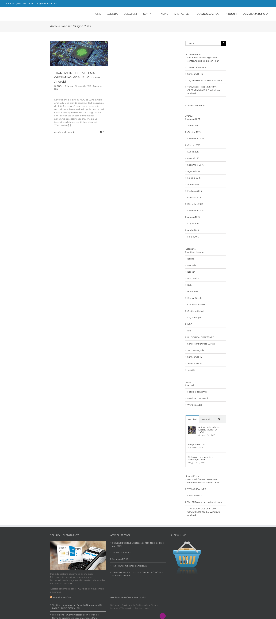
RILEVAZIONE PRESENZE (200, 337)
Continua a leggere (63, 132)
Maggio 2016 (193, 178)
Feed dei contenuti (197, 391)
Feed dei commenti (197, 398)
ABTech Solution (65, 86)
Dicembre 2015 (195, 204)
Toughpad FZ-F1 (196, 444)
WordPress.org (194, 405)
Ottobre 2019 (194, 132)
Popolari (192, 419)
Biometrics (193, 278)
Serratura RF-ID (195, 74)
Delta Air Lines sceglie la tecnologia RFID (200, 458)
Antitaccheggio (195, 252)
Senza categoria (195, 350)
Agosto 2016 (193, 171)
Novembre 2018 (195, 138)
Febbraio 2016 (194, 191)
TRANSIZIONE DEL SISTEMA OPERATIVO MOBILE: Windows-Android (77, 77)
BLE (189, 285)
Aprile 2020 (193, 125)
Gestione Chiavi (195, 311)
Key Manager (194, 317)
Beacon (191, 272)
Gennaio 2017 (194, 158)
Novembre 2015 (195, 210)
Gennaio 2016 (194, 197)
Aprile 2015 (193, 230)
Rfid (56, 89)
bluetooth (192, 291)
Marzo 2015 (193, 236)
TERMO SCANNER (196, 67)
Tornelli (191, 370)
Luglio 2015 (193, 223)
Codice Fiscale (194, 298)
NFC (189, 324)
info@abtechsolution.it (46, 3)
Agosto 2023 (193, 119)
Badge (190, 258)
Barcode (97, 86)
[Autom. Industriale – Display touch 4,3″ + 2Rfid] (192, 427)
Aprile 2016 (193, 184)
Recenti (206, 419)
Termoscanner (194, 363)
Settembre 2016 (195, 164)
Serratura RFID (194, 357)
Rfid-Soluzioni (62, 597)
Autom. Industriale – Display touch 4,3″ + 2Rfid (208, 430)
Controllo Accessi (196, 304)
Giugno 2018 (193, 145)
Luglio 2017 (193, 151)
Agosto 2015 (193, 217)
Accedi (190, 385)
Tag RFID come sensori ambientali (205, 80)
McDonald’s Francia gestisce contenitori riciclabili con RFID (138, 544)
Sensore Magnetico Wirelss (201, 343)
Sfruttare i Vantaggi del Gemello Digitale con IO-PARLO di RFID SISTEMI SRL (77, 606)
